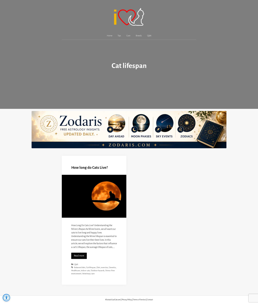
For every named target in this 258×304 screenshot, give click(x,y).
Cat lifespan (91, 267)
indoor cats (85, 271)
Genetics (112, 267)
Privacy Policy (127, 300)
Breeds (139, 36)
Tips (119, 36)
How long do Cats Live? (89, 168)
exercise (104, 267)
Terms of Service (139, 300)
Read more (79, 256)
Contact (150, 300)
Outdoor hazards (97, 271)
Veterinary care (88, 274)
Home (109, 36)
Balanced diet (79, 267)
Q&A (149, 36)
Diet (98, 267)
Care (128, 36)
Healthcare (75, 271)
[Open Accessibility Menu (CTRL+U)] (6, 297)
